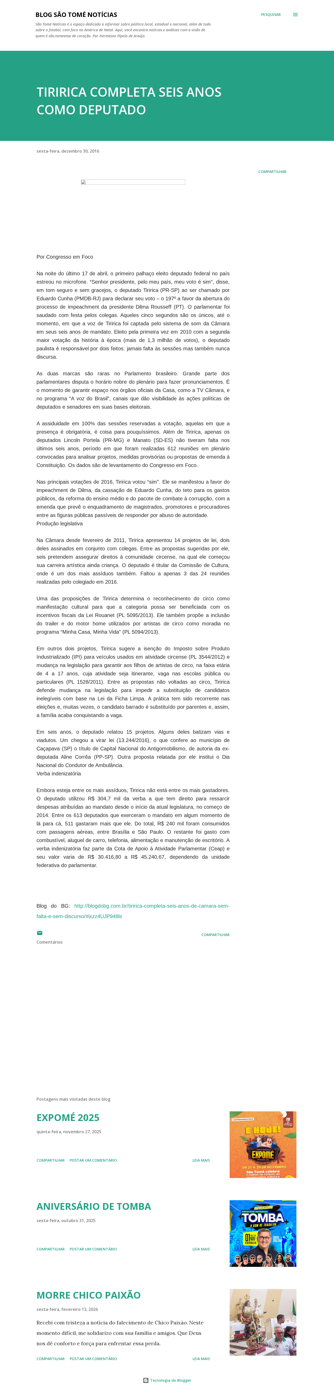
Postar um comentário (93, 1160)
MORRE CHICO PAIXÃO (89, 1295)
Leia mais (201, 1160)
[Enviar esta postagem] (40, 934)
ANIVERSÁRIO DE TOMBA (94, 1206)
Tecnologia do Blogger (170, 1380)
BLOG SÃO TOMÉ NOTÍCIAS (76, 14)
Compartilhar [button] (272, 171)
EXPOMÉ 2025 (68, 1117)
